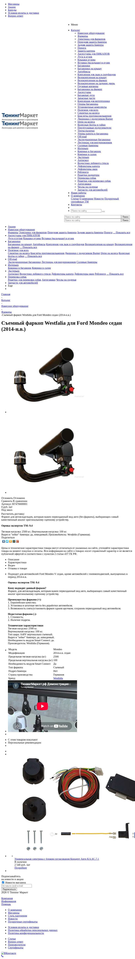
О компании (86, 198)
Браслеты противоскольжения (94, 115)
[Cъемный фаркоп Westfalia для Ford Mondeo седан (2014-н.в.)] (46, 412)
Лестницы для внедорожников (95, 142)
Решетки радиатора (88, 175)
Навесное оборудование (91, 33)
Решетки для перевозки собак (94, 181)
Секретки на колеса (88, 113)
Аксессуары (84, 92)
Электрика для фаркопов (91, 39)
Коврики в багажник (89, 151)
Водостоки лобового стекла (93, 163)
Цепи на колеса (86, 121)
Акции (12, 226)
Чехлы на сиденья (88, 186)
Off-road (82, 136)
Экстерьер (83, 157)
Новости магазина (15, 882)
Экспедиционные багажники (94, 139)
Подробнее (20, 867)
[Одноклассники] (10, 541)
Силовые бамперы (88, 145)
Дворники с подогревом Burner (95, 118)
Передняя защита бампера (92, 42)
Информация (8, 901)
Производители (17, 944)
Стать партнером (17, 915)
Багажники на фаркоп (90, 89)
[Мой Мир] (14, 541)
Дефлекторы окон (87, 169)
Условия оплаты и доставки (23, 927)
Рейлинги (83, 172)
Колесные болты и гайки (92, 124)
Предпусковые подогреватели (94, 127)
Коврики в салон (87, 154)
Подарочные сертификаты (23, 921)
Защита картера (86, 50)
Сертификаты (15, 947)
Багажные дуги (86, 95)
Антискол (83, 160)
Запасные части (86, 98)
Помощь (6, 904)
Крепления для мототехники (94, 101)
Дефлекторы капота (89, 166)
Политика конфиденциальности (26, 933)
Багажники (84, 65)
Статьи (75, 198)
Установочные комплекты (92, 107)
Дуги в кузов (85, 56)
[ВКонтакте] (3, 541)
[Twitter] (7, 541)
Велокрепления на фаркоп (92, 80)
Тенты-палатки (86, 130)
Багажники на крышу (90, 68)
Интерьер (83, 148)
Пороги (82, 47)
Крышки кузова (86, 59)
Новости (99, 198)
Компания (7, 898)
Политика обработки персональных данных (32, 930)
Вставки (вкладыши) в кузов (94, 62)
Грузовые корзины (88, 86)
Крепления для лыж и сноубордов (97, 74)
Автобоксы (84, 71)
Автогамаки (84, 183)
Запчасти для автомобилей (93, 189)
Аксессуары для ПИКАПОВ (94, 53)
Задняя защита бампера (91, 45)
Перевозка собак (87, 178)
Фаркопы (83, 36)
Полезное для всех (88, 110)
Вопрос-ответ (15, 941)
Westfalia (58, 678)
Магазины (13, 912)
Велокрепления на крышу (92, 77)
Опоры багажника (88, 104)
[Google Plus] (17, 541)
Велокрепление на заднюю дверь (96, 83)
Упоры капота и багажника (93, 133)
